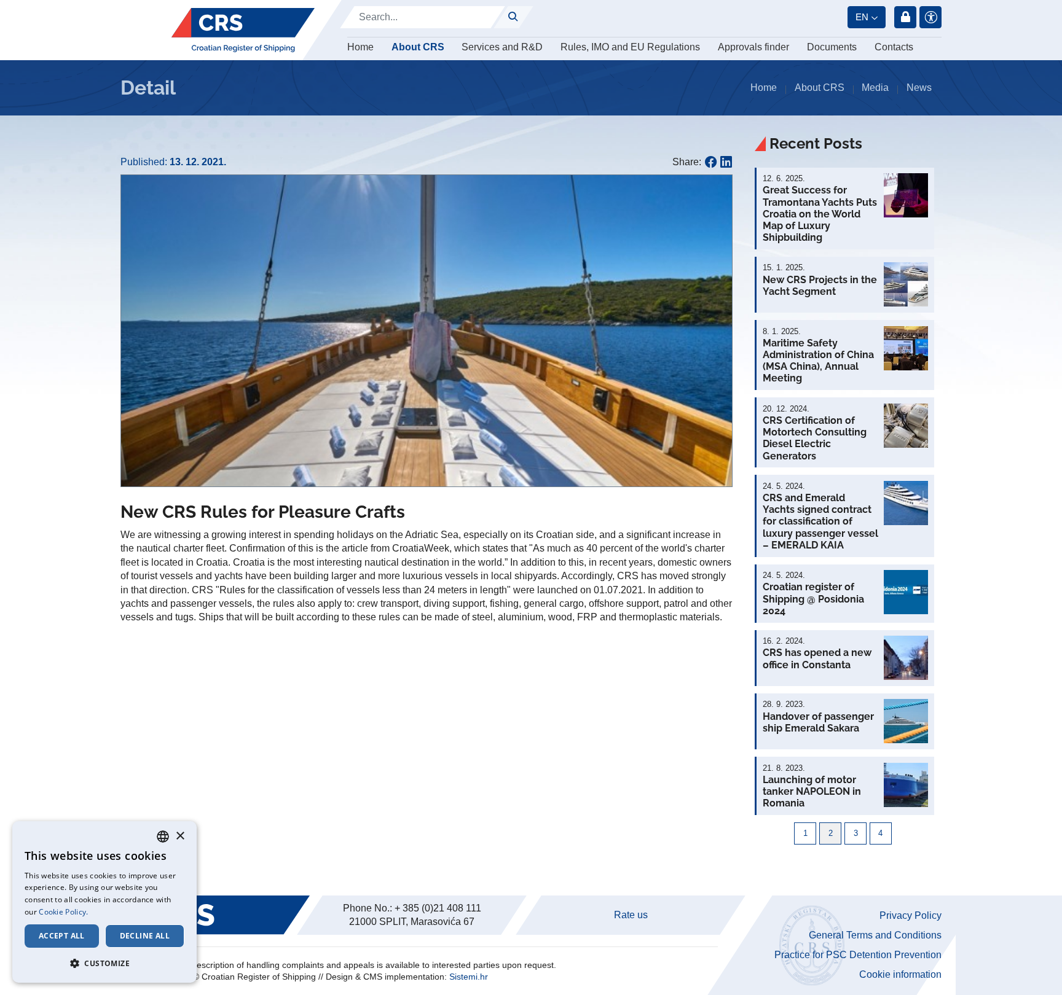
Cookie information (900, 974)
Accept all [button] (62, 936)
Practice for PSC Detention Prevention (858, 955)
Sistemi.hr (468, 976)
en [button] (862, 17)
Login (905, 17)
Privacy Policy (910, 915)
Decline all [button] (145, 936)
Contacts (894, 47)
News (919, 87)
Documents (832, 47)
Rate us (631, 915)
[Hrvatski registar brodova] (243, 30)
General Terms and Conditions (875, 935)
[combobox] (163, 836)
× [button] (179, 836)
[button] (721, 186)
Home (360, 47)
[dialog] (104, 902)
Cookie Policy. (63, 912)
